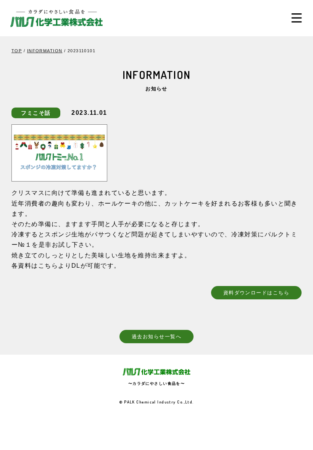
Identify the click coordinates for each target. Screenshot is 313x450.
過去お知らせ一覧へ (156, 336)
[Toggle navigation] (296, 18)
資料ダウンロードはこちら (256, 292)
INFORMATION (45, 50)
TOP (16, 50)
